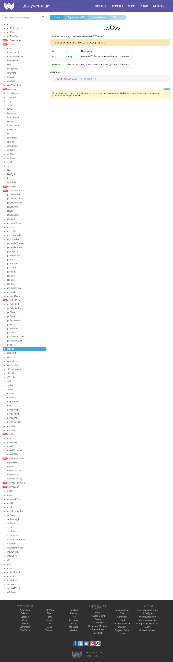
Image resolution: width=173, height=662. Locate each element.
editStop (11, 158)
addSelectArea (14, 40)
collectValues (13, 93)
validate (10, 584)
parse (9, 438)
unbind (10, 568)
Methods (117, 17)
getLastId (11, 267)
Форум (144, 5)
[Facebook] (75, 643)
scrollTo (10, 503)
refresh (10, 446)
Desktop (98, 633)
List (49, 623)
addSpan (11, 44)
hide (9, 357)
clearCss (11, 81)
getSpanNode (13, 320)
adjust (10, 48)
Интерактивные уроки (147, 623)
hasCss (10, 349)
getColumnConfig (15, 198)
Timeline (73, 610)
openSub (11, 434)
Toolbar (73, 613)
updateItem (12, 580)
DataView (49, 610)
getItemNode (13, 263)
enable (10, 162)
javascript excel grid (62, 95)
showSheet (12, 556)
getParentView (14, 288)
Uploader (73, 627)
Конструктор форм (147, 620)
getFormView (13, 239)
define (10, 109)
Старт (57, 17)
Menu (49, 627)
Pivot (97, 612)
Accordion (25, 610)
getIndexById (13, 255)
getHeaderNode (14, 247)
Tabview (49, 630)
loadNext (11, 385)
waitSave (11, 592)
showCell (11, 531)
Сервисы (159, 5)
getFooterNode (14, 235)
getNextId (11, 271)
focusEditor (12, 182)
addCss (10, 32)
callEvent (11, 73)
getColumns (12, 207)
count (9, 105)
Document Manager (97, 626)
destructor (11, 113)
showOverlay (13, 552)
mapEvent (12, 397)
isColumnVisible (14, 369)
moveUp (11, 430)
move (9, 405)
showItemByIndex (15, 547)
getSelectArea (13, 300)
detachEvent (13, 117)
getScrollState (13, 296)
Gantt (122, 620)
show (9, 527)
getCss (10, 211)
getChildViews (13, 194)
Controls (25, 623)
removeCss (12, 474)
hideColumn (12, 361)
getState (11, 324)
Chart (25, 620)
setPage (11, 515)
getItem (10, 259)
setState (11, 523)
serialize (11, 507)
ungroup (10, 576)
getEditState (13, 215)
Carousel (25, 616)
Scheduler (122, 616)
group (9, 345)
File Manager (98, 622)
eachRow (11, 129)
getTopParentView (15, 336)
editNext (11, 150)
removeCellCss (14, 470)
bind (9, 64)
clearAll (10, 77)
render (10, 491)
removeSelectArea (16, 483)
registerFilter (13, 462)
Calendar (25, 613)
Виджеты (100, 5)
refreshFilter (12, 454)
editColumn (12, 146)
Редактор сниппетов (147, 610)
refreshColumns (14, 450)
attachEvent (12, 60)
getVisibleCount (14, 340)
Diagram (122, 627)
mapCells (11, 393)
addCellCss (12, 28)
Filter (49, 613)
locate (10, 389)
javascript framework (137, 93)
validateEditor (13, 588)
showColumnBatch (16, 539)
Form (49, 616)
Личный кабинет (147, 630)
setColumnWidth (15, 511)
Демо (131, 5)
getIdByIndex (13, 251)
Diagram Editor (122, 630)
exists (10, 166)
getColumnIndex (14, 202)
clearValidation (14, 85)
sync (9, 564)
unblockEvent (13, 572)
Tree (73, 616)
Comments (25, 627)
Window (73, 630)
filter (9, 170)
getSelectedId (13, 304)
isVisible (11, 377)
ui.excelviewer (98, 17)
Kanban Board (98, 616)
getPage (11, 280)
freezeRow (12, 186)
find (8, 178)
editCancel (12, 137)
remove (10, 466)
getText (10, 332)
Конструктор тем (147, 616)
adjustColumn (13, 52)
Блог (147, 627)
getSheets (12, 312)
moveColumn (13, 414)
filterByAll (11, 174)
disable (10, 121)
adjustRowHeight (15, 56)
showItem (11, 543)
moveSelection (14, 422)
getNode (11, 276)
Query (98, 619)
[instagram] (92, 643)
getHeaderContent (15, 243)
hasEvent (11, 353)
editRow (10, 154)
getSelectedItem (15, 308)
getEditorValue (14, 223)
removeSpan (13, 487)
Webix (77, 655)
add (8, 24)
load (9, 381)
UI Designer (147, 613)
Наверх (166, 89)
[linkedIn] (86, 643)
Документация (37, 6)
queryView (12, 442)
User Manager (122, 610)
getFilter (11, 227)
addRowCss (12, 36)
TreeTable (73, 620)
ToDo (122, 633)
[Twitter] (80, 643)
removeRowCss (14, 478)
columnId (11, 97)
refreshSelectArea (15, 458)
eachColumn (13, 125)
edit (8, 133)
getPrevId (11, 292)
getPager (11, 284)
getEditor (11, 219)
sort (8, 560)
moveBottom (13, 409)
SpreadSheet (98, 629)
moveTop (11, 426)
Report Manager (122, 623)
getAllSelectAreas (15, 190)
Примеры (117, 5)
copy (9, 101)
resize (10, 495)
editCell (10, 142)
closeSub (11, 89)
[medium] (98, 643)
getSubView (12, 328)
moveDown (12, 418)
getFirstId (11, 231)
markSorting (12, 401)
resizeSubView (14, 499)
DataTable (25, 630)
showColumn (13, 535)
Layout (49, 620)
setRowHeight (13, 519)
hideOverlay (12, 365)
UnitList (73, 623)
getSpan (11, 316)
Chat (122, 613)
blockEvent (12, 68)
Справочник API (76, 17)
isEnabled (11, 373)
